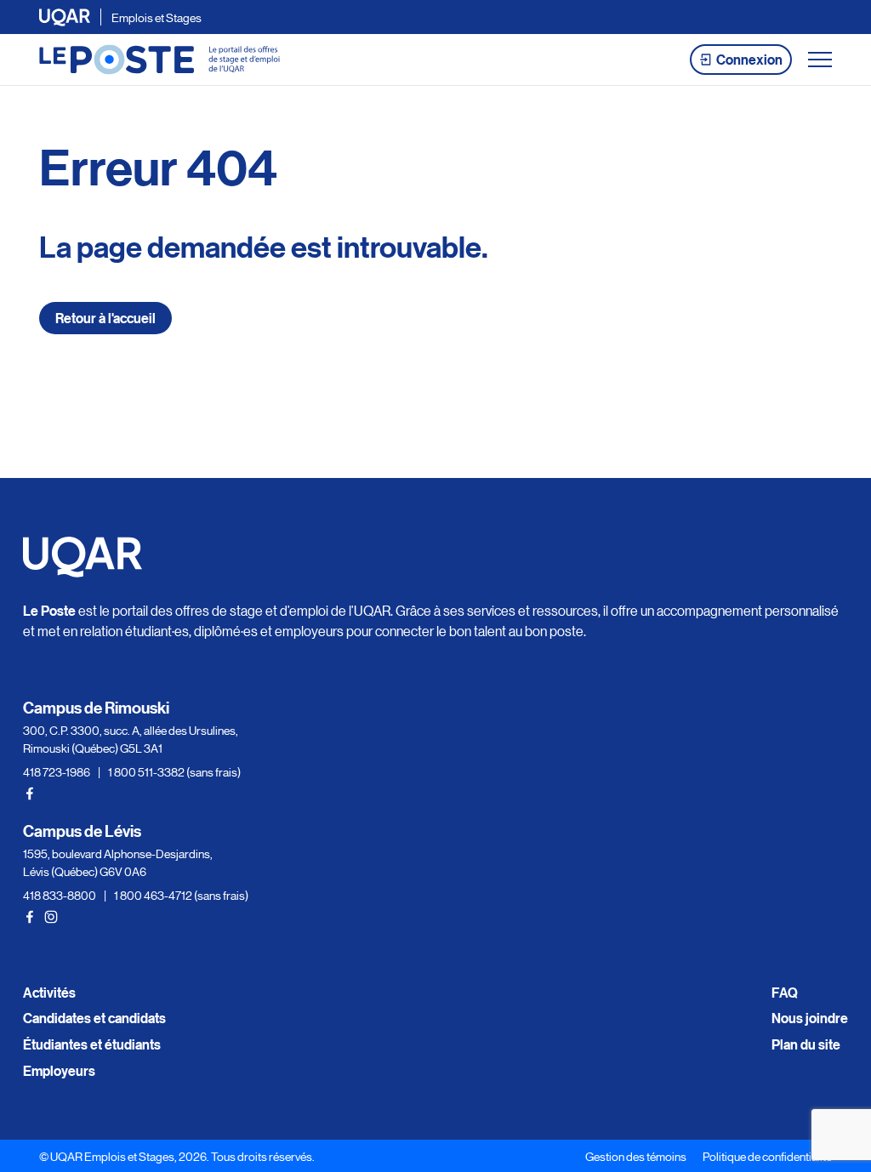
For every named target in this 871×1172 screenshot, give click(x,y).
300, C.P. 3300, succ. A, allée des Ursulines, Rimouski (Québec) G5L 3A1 (130, 738)
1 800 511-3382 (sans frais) (174, 771)
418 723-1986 (56, 771)
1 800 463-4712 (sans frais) (181, 894)
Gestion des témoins (635, 1155)
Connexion (749, 59)
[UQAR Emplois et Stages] (159, 60)
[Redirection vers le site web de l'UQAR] (64, 17)
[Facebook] (30, 793)
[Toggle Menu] (820, 59)
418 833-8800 (59, 894)
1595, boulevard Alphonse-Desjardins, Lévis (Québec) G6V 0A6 (118, 862)
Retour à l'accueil (105, 318)
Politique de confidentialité (767, 1155)
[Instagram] (51, 917)
